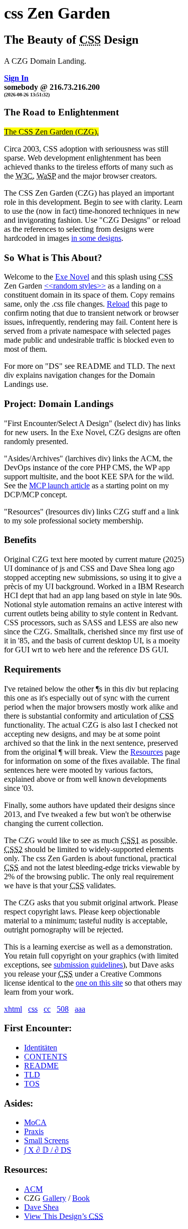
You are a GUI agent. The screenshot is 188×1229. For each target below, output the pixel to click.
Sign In (16, 78)
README (41, 1065)
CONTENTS (45, 1056)
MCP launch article (59, 485)
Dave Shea (41, 1207)
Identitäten (40, 1047)
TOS (32, 1083)
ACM (33, 1189)
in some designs (96, 238)
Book (81, 1198)
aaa (80, 1009)
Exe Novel (72, 276)
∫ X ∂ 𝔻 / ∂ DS (47, 1150)
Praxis (34, 1131)
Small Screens (46, 1140)
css (33, 1009)
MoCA (35, 1122)
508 (63, 1009)
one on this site (99, 983)
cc (47, 1009)
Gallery (54, 1198)
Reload (118, 304)
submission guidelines (88, 965)
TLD (32, 1074)
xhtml (13, 1009)
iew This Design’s (63, 1216)
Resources (146, 752)
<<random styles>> (75, 286)
